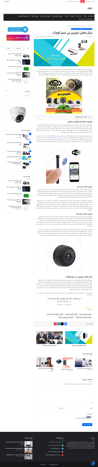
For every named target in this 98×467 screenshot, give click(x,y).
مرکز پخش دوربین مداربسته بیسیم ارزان (14, 143)
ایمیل (91, 408)
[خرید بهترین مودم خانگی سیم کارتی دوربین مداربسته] (26, 81)
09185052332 (52, 442)
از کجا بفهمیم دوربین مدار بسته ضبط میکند (14, 448)
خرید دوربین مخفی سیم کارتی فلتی (84, 368)
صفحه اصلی (90, 16)
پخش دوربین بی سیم (85, 314)
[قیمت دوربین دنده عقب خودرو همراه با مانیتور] (26, 55)
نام (91, 402)
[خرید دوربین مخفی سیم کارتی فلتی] (83, 362)
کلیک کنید (51, 445)
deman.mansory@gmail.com (52, 455)
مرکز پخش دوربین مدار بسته (66, 317)
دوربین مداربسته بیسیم (84, 26)
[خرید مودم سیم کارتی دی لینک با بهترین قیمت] (28, 444)
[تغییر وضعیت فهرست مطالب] (89, 117)
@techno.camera (52, 452)
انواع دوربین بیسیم (47, 287)
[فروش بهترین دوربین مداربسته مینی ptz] (26, 137)
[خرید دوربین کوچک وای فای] (64, 362)
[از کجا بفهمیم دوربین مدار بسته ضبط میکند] (28, 450)
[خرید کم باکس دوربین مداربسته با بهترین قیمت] (26, 74)
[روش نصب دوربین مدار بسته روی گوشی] (28, 456)
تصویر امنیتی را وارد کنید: (80, 418)
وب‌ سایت (61, 408)
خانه (90, 26)
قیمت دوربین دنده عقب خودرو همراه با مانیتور (14, 54)
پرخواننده (18, 48)
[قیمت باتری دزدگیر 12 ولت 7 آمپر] (26, 68)
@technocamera (54, 448)
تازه (28, 48)
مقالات (85, 16)
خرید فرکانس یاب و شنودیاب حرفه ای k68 (14, 60)
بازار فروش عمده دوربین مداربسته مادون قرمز (14, 152)
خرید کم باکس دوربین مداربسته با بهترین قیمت (14, 73)
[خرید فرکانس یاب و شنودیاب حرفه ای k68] (26, 62)
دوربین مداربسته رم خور (45, 16)
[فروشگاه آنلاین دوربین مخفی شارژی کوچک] (44, 362)
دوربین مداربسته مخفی (57, 16)
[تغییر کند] (89, 8)
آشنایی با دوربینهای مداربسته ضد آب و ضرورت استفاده (14, 162)
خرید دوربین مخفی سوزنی (23, 16)
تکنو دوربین (47, 464)
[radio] (70, 301)
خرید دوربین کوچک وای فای (67, 369)
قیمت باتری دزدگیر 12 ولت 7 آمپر (14, 66)
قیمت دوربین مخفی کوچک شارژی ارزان (14, 157)
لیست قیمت (79, 16)
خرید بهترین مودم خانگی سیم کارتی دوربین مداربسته (14, 79)
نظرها (8, 48)
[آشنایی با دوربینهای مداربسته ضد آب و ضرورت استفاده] (26, 165)
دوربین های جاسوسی (58, 138)
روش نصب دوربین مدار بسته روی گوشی (14, 454)
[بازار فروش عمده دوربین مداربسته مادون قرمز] (26, 153)
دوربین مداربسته (34, 16)
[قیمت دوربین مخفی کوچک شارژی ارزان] (26, 158)
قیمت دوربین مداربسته (71, 314)
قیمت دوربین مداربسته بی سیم (54, 314)
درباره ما (66, 16)
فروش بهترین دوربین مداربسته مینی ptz (13, 135)
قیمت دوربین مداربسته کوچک (83, 317)
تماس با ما (72, 16)
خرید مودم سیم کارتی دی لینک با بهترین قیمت (14, 442)
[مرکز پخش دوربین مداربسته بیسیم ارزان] (26, 146)
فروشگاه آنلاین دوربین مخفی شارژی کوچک (45, 369)
